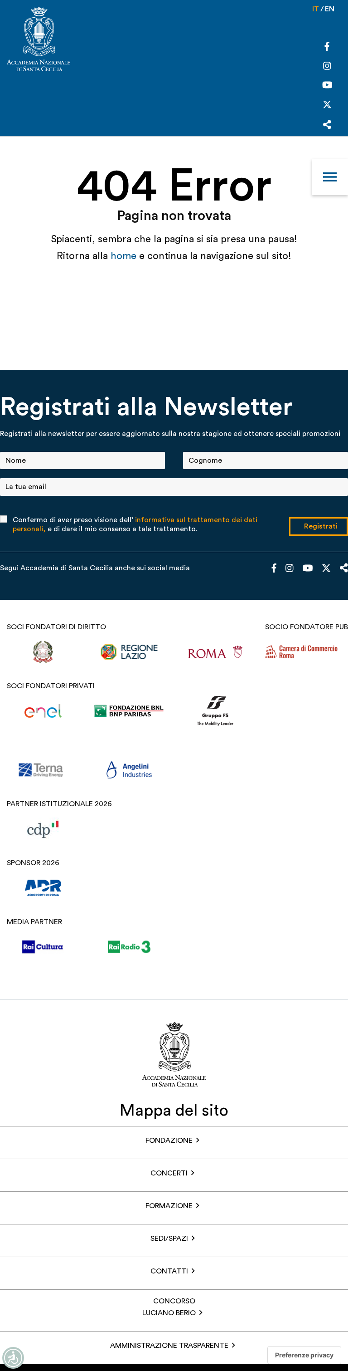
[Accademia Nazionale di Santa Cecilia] (38, 40)
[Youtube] (327, 86)
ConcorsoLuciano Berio (169, 1307)
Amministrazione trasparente (169, 1345)
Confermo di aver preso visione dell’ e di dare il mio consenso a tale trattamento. (135, 524)
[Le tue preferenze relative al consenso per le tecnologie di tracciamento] (304, 1355)
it (315, 9)
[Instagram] (327, 66)
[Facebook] (326, 47)
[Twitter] (327, 106)
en (329, 9)
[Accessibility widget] (13, 1358)
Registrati (321, 526)
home (125, 256)
